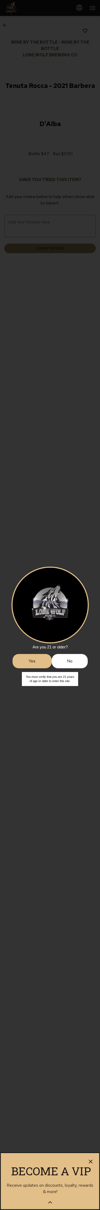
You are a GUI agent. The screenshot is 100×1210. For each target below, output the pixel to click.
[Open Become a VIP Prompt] (50, 1202)
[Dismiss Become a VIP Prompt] (90, 1161)
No (70, 661)
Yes (32, 661)
